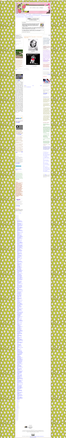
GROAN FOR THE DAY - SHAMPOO (19, 389)
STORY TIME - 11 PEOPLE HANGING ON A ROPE (19, 375)
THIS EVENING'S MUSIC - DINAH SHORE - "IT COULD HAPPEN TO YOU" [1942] (33, 37)
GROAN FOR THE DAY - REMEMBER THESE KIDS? (20, 270)
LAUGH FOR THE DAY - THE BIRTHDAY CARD (19, 223)
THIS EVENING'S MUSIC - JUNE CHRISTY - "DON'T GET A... (19, 391)
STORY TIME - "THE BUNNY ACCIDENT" (19, 364)
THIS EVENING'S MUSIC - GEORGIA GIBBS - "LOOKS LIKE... (20, 382)
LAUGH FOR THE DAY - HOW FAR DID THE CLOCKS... (19, 361)
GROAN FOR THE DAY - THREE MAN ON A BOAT (19, 250)
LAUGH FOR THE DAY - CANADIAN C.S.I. (19, 344)
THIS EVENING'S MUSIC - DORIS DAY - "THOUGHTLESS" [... (19, 325)
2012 (16, 418)
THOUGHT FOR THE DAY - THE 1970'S (19, 240)
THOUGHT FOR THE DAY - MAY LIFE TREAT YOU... (19, 275)
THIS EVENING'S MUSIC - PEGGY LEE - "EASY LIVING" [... (19, 307)
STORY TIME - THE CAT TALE (20, 311)
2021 (16, 410)
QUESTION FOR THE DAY (19, 294)
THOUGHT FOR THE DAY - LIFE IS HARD (19, 302)
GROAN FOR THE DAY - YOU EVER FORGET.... (19, 331)
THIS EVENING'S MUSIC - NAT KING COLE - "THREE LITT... (20, 343)
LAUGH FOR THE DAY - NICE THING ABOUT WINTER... (19, 245)
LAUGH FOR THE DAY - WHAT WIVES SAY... (20, 232)
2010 (16, 420)
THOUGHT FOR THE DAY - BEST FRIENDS (19, 266)
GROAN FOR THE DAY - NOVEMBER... (19, 229)
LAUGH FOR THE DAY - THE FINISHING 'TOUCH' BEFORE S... (19, 393)
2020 (16, 411)
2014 (16, 416)
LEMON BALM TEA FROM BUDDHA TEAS (19, 376)
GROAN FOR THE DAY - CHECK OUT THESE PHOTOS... (19, 296)
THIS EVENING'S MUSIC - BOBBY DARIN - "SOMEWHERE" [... (19, 315)
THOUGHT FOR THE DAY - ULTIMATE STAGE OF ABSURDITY (19, 354)
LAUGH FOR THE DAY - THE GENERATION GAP (19, 274)
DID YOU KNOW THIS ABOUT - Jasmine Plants (20, 248)
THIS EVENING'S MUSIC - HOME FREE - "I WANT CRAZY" (19, 272)
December (18, 219)
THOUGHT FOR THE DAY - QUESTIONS (19, 337)
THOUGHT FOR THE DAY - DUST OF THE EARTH (19, 385)
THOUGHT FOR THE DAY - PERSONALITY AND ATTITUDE (19, 373)
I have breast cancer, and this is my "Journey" (29, 16)
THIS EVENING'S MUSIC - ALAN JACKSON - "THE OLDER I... (19, 253)
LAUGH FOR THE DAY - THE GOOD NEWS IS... (19, 327)
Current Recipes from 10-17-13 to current (20, 16)
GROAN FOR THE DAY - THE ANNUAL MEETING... (19, 358)
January (17, 408)
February (18, 407)
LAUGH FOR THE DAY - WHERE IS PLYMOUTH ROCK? (19, 336)
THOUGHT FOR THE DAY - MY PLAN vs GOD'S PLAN (20, 246)
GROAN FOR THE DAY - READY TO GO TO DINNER (20, 278)
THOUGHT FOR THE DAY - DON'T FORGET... (19, 293)
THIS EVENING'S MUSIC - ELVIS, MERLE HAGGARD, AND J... (20, 262)
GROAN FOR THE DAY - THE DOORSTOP (19, 398)
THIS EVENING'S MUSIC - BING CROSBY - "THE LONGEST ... (19, 369)
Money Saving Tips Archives (28, 14)
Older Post (41, 85)
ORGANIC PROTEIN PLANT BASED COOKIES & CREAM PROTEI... (20, 378)
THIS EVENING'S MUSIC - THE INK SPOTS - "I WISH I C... (20, 359)
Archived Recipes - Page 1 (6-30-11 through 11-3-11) (37, 14)
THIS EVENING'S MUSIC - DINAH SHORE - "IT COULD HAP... (20, 231)
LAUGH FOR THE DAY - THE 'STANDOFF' (19, 317)
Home (16, 14)
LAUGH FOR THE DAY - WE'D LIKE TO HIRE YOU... (20, 309)
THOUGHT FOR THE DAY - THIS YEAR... (19, 257)
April (17, 405)
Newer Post (25, 85)
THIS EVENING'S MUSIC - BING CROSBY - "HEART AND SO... (19, 334)
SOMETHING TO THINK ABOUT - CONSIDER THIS (19, 277)
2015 (16, 415)
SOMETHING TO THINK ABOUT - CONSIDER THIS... (20, 227)
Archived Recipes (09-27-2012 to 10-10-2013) (45, 15)
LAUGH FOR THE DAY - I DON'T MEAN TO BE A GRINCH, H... (19, 264)
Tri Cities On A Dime (36, 7)
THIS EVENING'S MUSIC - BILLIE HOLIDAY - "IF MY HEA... (19, 222)
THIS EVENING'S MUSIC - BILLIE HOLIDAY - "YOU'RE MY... (20, 290)
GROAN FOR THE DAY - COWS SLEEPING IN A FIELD (20, 313)
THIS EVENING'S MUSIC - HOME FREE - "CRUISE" (19, 351)
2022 (16, 409)
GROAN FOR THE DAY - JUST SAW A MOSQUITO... (19, 237)
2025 (16, 216)
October (17, 400)
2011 (16, 419)
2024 (16, 217)
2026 (16, 215)
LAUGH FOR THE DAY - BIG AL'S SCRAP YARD (19, 255)
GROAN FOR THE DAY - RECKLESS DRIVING (19, 365)
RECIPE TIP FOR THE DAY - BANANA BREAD (19, 267)
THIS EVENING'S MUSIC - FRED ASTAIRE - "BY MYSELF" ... (19, 299)
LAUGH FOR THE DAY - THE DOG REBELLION (19, 292)
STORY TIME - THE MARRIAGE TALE (19, 356)
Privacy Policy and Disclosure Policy (21, 14)
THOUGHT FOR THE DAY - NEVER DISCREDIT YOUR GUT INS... (19, 395)
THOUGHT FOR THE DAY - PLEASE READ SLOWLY (19, 285)
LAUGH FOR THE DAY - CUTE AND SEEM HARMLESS (20, 371)
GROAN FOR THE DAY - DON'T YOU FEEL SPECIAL (20, 380)
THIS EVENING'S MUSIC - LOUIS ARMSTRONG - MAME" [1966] (19, 282)
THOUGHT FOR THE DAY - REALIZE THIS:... (19, 328)
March (17, 406)
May (17, 404)
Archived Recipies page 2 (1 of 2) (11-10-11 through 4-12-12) (21, 15)
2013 (16, 417)
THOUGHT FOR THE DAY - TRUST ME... (19, 234)
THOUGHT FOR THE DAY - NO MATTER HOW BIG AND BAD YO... (20, 225)
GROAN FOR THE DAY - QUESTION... (19, 349)
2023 (16, 218)
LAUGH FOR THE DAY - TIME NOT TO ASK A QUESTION (20, 352)
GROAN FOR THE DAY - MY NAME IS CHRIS (19, 305)
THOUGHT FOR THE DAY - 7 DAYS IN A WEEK (19, 362)
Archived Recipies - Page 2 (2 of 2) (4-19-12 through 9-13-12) (34, 15)
